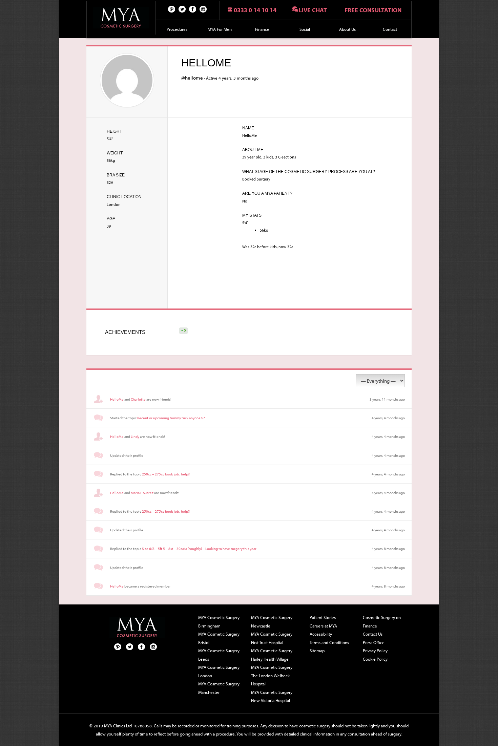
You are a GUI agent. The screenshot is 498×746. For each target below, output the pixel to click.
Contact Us (372, 634)
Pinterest (171, 9)
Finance (262, 29)
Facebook (192, 9)
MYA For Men (220, 29)
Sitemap (317, 650)
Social (304, 29)
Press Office (374, 642)
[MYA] (121, 17)
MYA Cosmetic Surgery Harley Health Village (271, 655)
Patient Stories (323, 617)
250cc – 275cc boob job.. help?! (166, 474)
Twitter (182, 9)
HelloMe (117, 399)
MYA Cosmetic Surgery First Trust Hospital (271, 638)
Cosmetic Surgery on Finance (382, 621)
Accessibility (321, 634)
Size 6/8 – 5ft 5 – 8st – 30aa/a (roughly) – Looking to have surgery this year (199, 548)
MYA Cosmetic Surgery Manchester (219, 688)
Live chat (313, 10)
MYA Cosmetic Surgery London (219, 671)
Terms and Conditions (329, 642)
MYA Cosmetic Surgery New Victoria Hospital (271, 696)
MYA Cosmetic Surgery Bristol (219, 638)
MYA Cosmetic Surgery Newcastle (271, 621)
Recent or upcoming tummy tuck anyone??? (171, 417)
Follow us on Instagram (203, 9)
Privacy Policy (375, 650)
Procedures (177, 29)
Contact (390, 29)
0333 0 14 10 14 (255, 10)
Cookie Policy (375, 659)
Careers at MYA (323, 625)
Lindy (135, 436)
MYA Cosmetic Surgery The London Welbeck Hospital (271, 675)
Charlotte (138, 399)
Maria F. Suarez (142, 492)
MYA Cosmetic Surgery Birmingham (219, 621)
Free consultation (373, 10)
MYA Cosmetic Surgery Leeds (219, 655)
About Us (347, 29)
